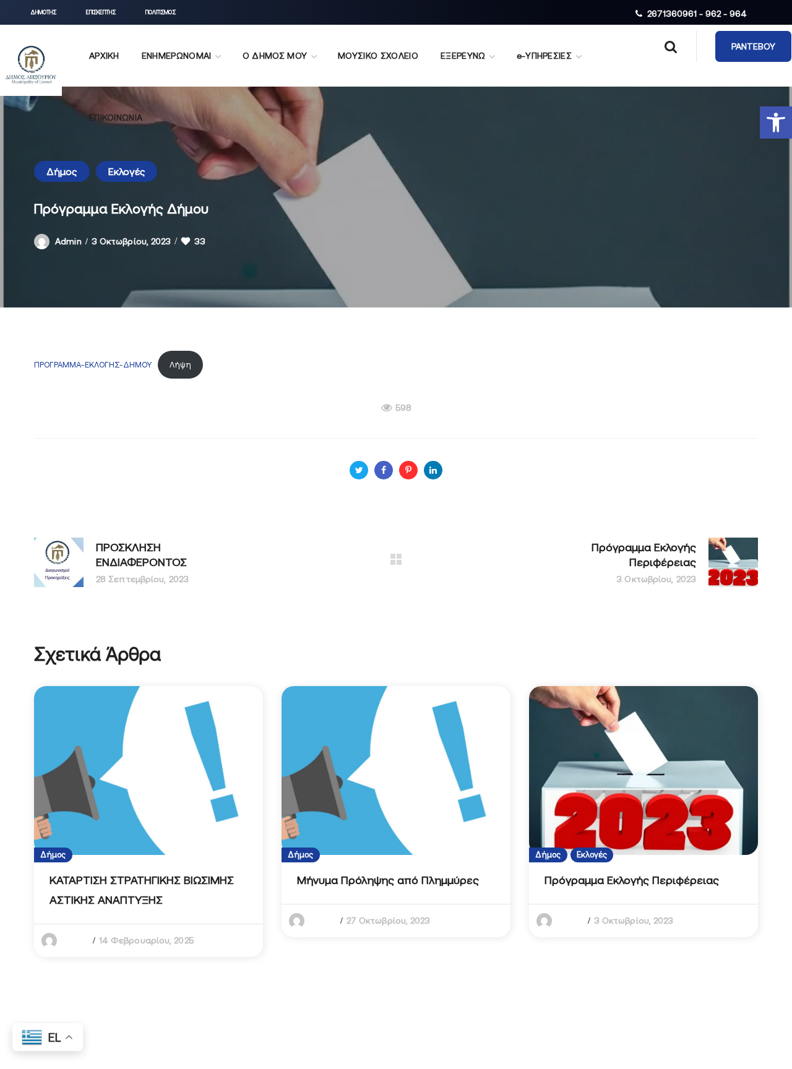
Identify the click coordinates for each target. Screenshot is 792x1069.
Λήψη (180, 364)
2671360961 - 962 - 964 (697, 14)
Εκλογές (126, 171)
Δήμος (61, 171)
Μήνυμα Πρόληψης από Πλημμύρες (388, 880)
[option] (148, 821)
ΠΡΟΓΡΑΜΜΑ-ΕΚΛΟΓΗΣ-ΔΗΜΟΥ (93, 364)
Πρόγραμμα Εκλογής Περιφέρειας (631, 880)
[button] (776, 122)
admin (68, 241)
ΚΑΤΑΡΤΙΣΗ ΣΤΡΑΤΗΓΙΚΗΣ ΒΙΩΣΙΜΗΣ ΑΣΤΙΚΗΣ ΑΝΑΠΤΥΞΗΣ (142, 890)
